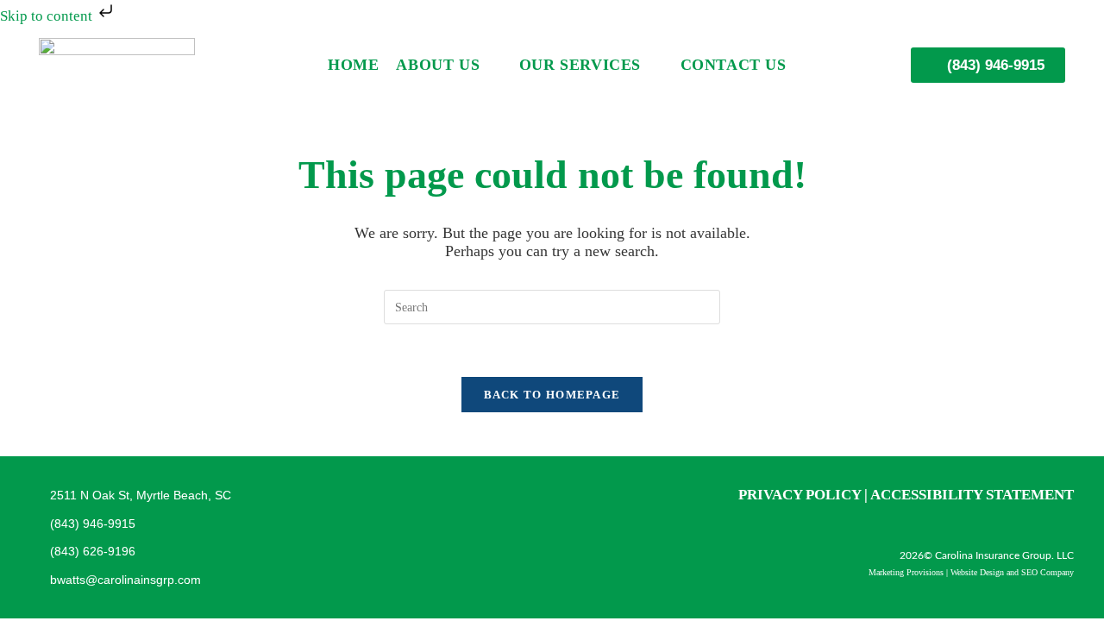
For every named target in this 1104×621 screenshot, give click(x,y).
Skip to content (48, 16)
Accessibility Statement (972, 494)
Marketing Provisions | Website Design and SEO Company (971, 572)
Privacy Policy (799, 494)
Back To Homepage (552, 394)
